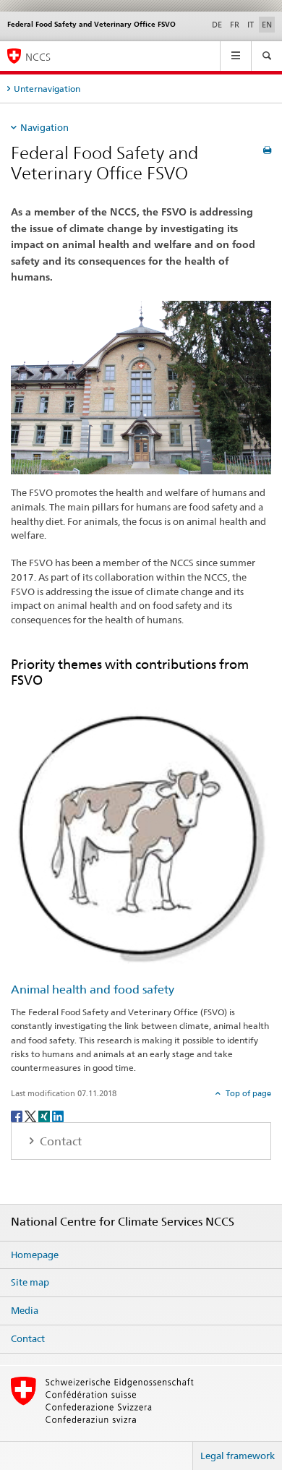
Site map (30, 1282)
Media (24, 1310)
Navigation (44, 127)
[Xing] (45, 1115)
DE (217, 25)
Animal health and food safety (92, 989)
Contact (28, 1338)
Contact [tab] (59, 1141)
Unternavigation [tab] (47, 88)
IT (250, 25)
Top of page (247, 1093)
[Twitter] (31, 1115)
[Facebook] (18, 1115)
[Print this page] (267, 150)
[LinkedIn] (58, 1115)
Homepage (35, 1254)
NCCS (38, 57)
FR (234, 25)
